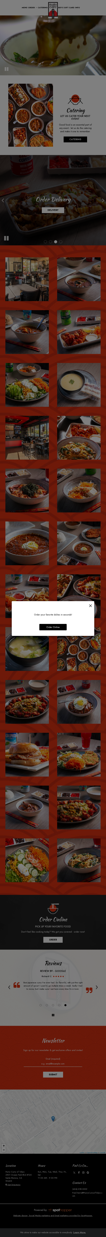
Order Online (53, 627)
